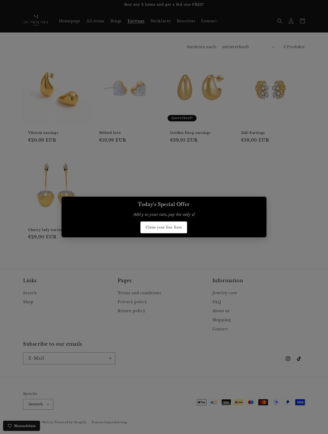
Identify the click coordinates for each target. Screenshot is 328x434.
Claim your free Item (164, 227)
